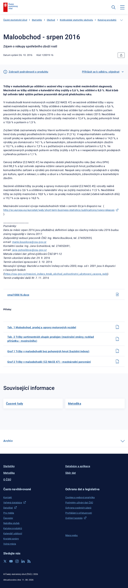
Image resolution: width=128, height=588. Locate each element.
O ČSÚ (7, 479)
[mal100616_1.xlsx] (117, 327)
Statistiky (37, 20)
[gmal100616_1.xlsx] (117, 351)
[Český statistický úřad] (10, 7)
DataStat (8, 507)
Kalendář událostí (12, 533)
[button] (33, 489)
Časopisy (8, 518)
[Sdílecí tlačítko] (121, 55)
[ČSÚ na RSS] (29, 561)
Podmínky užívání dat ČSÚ (79, 502)
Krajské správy (11, 538)
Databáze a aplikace (77, 466)
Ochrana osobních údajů (78, 507)
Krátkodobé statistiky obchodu (76, 20)
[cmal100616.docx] (117, 294)
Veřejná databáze (12, 502)
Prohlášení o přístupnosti (78, 513)
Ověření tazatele (73, 518)
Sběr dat (70, 472)
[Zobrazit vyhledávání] (113, 7)
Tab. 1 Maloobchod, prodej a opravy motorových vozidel (41, 327)
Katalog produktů (107, 20)
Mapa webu (71, 535)
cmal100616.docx (18, 294)
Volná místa (9, 543)
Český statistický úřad (15, 20)
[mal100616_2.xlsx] (117, 339)
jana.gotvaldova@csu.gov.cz (29, 250)
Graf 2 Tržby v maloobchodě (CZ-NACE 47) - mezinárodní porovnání (49, 361)
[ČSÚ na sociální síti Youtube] (11, 561)
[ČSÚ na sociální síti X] (5, 561)
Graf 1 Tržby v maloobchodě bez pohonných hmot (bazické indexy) (48, 351)
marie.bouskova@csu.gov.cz (29, 242)
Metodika (9, 472)
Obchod (51, 20)
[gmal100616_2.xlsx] (117, 361)
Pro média (8, 513)
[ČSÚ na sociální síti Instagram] (17, 561)
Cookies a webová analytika (80, 497)
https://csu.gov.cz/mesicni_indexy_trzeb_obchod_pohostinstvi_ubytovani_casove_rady (55, 273)
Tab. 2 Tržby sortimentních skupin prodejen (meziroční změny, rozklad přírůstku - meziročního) (50, 338)
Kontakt (7, 497)
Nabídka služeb (11, 523)
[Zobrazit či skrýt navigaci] (121, 20)
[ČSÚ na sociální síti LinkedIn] (23, 561)
